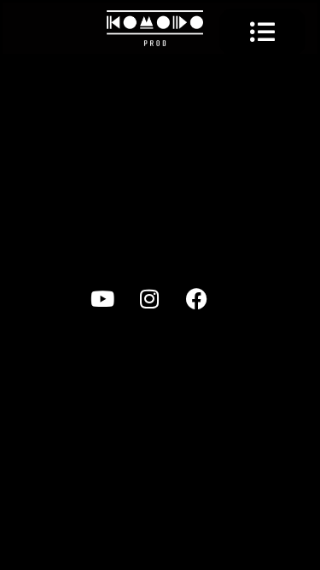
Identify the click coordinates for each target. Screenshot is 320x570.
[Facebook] (207, 309)
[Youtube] (113, 309)
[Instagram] (160, 309)
